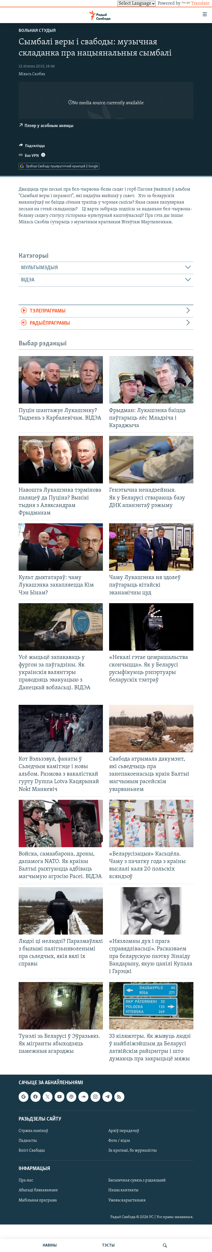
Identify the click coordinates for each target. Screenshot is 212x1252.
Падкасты (28, 1141)
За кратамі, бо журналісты (132, 1151)
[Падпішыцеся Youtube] (59, 1097)
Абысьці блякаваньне (38, 1190)
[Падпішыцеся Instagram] (95, 1097)
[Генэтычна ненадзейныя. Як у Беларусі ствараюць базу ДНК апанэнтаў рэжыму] (151, 459)
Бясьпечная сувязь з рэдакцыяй (137, 1181)
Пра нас (26, 1181)
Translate (200, 3)
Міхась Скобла (32, 74)
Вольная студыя (37, 31)
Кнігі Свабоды (32, 1151)
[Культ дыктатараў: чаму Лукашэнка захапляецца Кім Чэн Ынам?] (61, 547)
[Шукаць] (165, 1245)
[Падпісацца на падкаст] (71, 1097)
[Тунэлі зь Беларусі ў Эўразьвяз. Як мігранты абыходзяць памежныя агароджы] (61, 1006)
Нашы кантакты (123, 1190)
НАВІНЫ (50, 1245)
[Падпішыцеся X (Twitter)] (47, 1097)
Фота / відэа (119, 1141)
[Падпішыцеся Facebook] (35, 1097)
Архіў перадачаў (123, 1131)
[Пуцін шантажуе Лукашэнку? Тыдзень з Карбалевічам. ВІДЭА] (61, 380)
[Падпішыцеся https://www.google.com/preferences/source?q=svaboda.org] (23, 1097)
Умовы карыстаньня (127, 1200)
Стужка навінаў (33, 1131)
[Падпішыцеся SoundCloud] (83, 1097)
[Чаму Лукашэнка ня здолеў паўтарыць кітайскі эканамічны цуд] (151, 547)
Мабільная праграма (38, 1200)
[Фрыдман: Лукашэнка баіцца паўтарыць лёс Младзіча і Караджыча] (151, 380)
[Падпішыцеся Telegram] (107, 1097)
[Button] (32, 147)
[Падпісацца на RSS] (119, 1097)
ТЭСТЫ (108, 1245)
